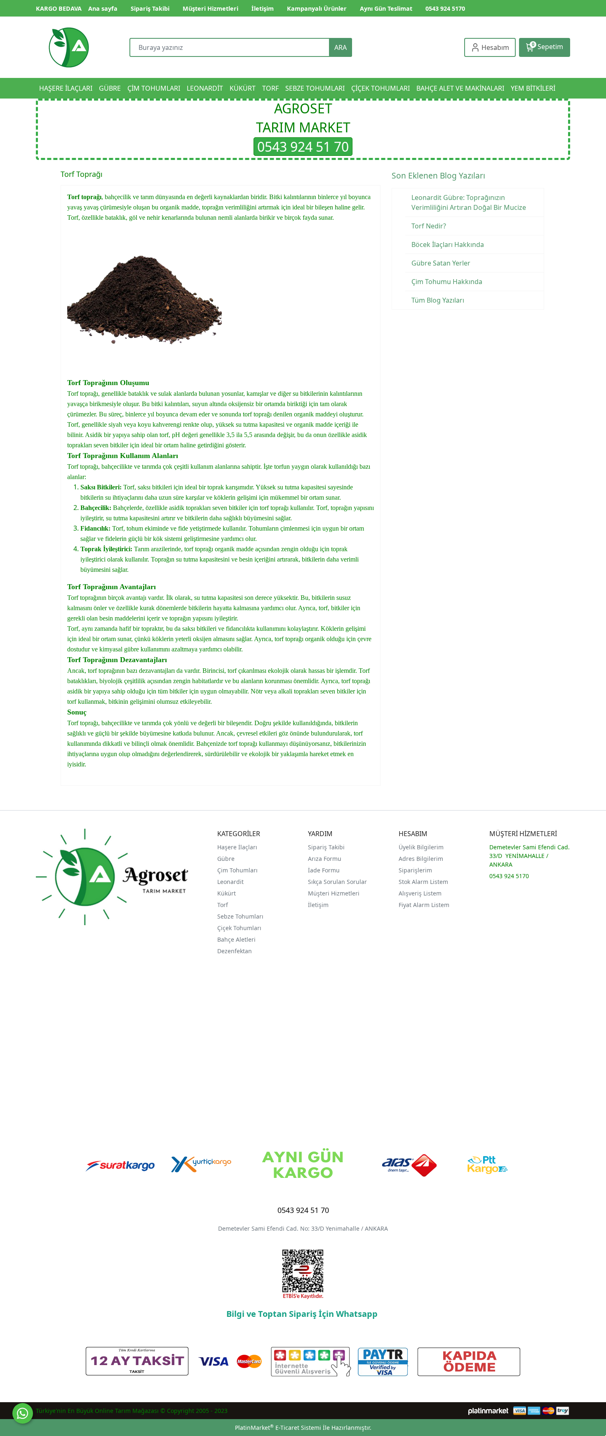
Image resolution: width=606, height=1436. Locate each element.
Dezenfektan (234, 951)
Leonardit (230, 882)
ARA (340, 47)
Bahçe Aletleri (236, 939)
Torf (222, 905)
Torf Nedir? (428, 225)
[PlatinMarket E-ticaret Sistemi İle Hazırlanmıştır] (488, 1410)
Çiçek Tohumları (240, 928)
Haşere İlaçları (237, 847)
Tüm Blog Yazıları (437, 300)
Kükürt (226, 893)
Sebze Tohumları (241, 916)
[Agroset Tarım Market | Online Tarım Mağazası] (68, 47)
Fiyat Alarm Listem (424, 905)
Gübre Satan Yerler (440, 263)
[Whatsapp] (22, 1413)
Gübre (226, 859)
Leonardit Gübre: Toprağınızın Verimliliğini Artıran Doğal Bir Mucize (468, 202)
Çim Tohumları (237, 870)
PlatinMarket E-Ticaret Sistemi (278, 1427)
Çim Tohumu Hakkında (446, 281)
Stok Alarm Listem (423, 882)
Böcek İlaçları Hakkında (447, 244)
